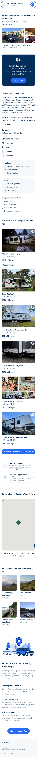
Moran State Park (27, 620)
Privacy (10, 753)
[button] (18, 522)
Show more (6, 124)
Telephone (8, 133)
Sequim (4, 47)
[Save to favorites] (33, 231)
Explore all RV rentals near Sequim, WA (18, 452)
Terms (4, 753)
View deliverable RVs (18, 731)
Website (19, 133)
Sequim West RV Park (15, 47)
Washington (26, 45)
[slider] (9, 296)
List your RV (18, 80)
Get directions (18, 556)
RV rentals (5, 45)
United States (15, 45)
